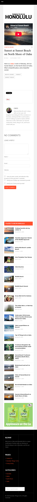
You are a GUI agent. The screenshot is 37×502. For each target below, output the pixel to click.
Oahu (7, 481)
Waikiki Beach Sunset (21, 286)
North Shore (9, 47)
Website (6, 170)
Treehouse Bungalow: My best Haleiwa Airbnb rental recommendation (23, 346)
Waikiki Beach (19, 276)
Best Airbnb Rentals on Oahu (23, 384)
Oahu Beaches (19, 267)
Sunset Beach (9, 77)
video (12, 64)
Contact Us (9, 458)
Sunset (18, 74)
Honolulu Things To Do (12, 461)
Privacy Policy (10, 463)
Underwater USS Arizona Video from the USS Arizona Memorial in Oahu (23, 317)
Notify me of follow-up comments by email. (18, 180)
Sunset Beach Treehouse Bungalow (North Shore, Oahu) (22, 356)
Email (6, 163)
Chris (7, 58)
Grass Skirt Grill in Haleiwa (23, 296)
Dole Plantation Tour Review (23, 257)
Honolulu (8, 473)
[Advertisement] (18, 8)
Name (6, 156)
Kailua (8, 476)
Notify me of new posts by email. (16, 183)
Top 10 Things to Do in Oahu (23, 335)
